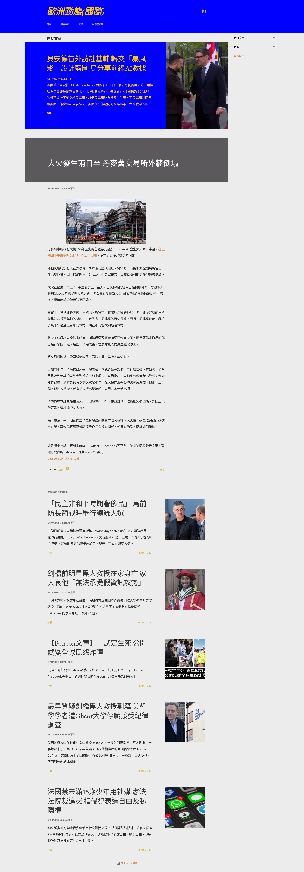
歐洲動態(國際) (75, 11)
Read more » (145, 552)
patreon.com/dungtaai (63, 458)
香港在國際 (97, 24)
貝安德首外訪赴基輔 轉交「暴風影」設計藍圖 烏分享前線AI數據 (96, 63)
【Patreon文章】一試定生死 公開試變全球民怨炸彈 (97, 648)
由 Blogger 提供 (128, 863)
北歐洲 (59, 469)
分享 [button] (49, 113)
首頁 (49, 24)
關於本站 (64, 24)
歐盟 (81, 24)
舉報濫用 (239, 55)
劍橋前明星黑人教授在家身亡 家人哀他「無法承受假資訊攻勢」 (97, 578)
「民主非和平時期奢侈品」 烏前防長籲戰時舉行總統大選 (97, 508)
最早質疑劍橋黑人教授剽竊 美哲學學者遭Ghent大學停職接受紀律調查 (98, 715)
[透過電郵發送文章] (68, 469)
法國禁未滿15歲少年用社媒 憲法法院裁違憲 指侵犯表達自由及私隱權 (97, 801)
